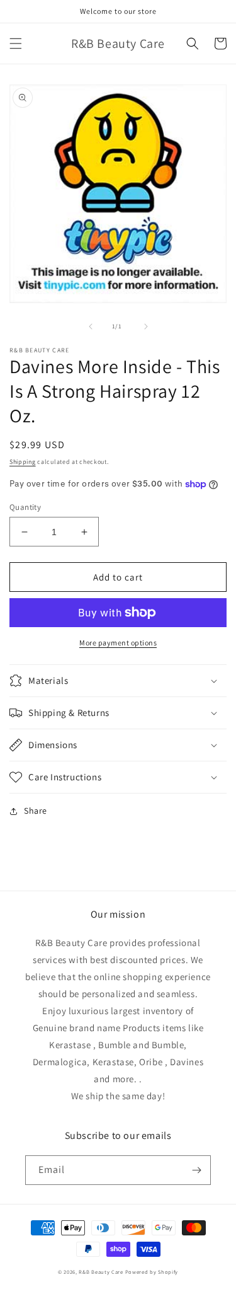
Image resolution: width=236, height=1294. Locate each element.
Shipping (22, 462)
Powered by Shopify (152, 1271)
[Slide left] (90, 326)
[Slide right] (146, 326)
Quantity (25, 507)
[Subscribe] (196, 1170)
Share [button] (35, 810)
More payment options (118, 642)
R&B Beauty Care (101, 1271)
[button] (16, 43)
